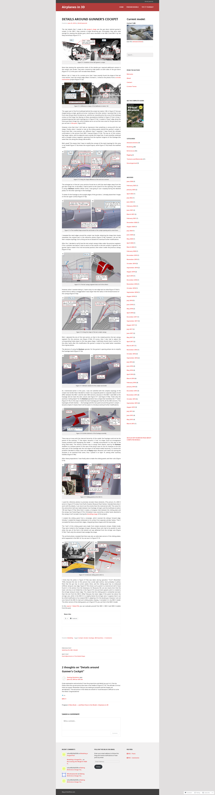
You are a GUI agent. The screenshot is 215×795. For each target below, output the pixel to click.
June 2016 (130, 366)
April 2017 (130, 341)
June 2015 (130, 415)
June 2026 (130, 181)
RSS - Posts (131, 754)
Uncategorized (132, 163)
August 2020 (131, 227)
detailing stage (92, 514)
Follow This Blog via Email (104, 749)
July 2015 (130, 411)
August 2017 (131, 325)
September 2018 (132, 292)
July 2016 (130, 362)
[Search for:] (140, 55)
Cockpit (80, 638)
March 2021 (130, 214)
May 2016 (130, 370)
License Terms (131, 86)
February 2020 (131, 251)
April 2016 (130, 374)
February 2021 (131, 218)
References (130, 151)
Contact (129, 82)
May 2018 (130, 309)
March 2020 (130, 247)
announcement (137, 42)
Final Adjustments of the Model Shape (73, 655)
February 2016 (131, 382)
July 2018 (130, 300)
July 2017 (130, 329)
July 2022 (130, 198)
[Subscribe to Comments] (127, 757)
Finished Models (132, 7)
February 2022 (131, 206)
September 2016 (132, 358)
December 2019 (132, 255)
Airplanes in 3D (73, 7)
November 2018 (132, 284)
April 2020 (130, 243)
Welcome (130, 74)
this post (74, 123)
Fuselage (91, 638)
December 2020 (132, 222)
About (129, 78)
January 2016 (131, 387)
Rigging (129, 155)
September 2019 (132, 268)
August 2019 (131, 272)
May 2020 (130, 239)
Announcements (132, 143)
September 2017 (132, 321)
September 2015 (132, 403)
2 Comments (108, 638)
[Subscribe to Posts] (127, 753)
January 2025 (131, 190)
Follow (98, 767)
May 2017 (130, 337)
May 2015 (130, 419)
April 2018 (130, 313)
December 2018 (132, 280)
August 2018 (131, 296)
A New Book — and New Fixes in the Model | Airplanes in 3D (88, 705)
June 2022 (130, 202)
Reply (64, 699)
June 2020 (130, 235)
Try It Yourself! (147, 7)
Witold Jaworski (82, 23)
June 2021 (130, 210)
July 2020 (130, 231)
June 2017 (130, 333)
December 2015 (132, 391)
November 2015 (132, 395)
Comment (114, 733)
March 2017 (130, 346)
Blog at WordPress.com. (68, 792)
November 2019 (132, 259)
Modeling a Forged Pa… (74, 759)
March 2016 (130, 378)
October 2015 (131, 399)
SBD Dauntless (99, 638)
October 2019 (131, 263)
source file (73, 606)
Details (86, 638)
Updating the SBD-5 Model (70, 649)
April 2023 (130, 194)
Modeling (70, 638)
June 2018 (130, 304)
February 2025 (131, 185)
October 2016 (131, 354)
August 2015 (131, 407)
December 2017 (132, 317)
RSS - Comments (133, 758)
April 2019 (130, 276)
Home (121, 7)
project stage (91, 29)
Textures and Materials (135, 159)
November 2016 (132, 350)
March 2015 (130, 424)
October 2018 (131, 288)
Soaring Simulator (73, 677)
